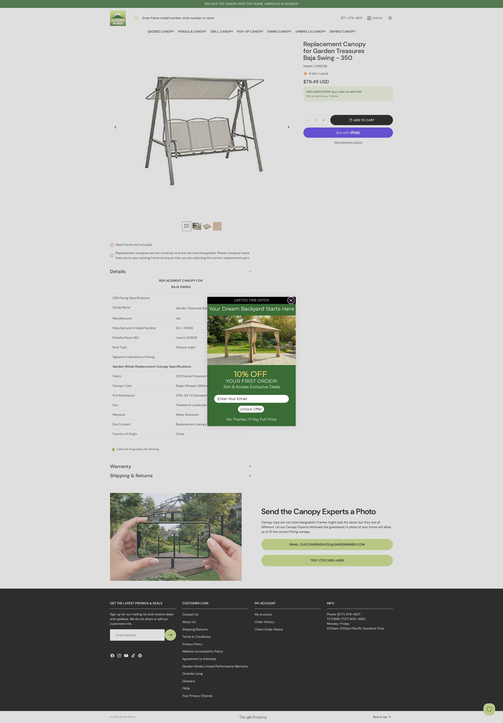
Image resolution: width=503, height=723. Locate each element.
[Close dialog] (291, 300)
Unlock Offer (251, 409)
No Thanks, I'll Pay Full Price (251, 419)
